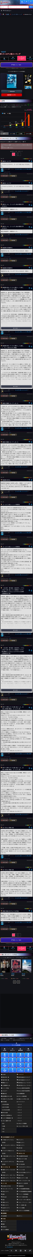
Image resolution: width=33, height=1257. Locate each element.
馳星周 (3, 52)
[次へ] (18, 982)
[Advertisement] (16, 32)
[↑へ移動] (29, 161)
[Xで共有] (11, 1250)
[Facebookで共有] (16, 1250)
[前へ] (14, 982)
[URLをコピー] (30, 1250)
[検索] (31, 7)
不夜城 (12, 973)
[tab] (28, 79)
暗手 (1, 973)
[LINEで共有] (21, 1250)
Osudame (10, 1247)
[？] (10, 173)
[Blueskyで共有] (25, 1250)
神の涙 (23, 973)
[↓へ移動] (31, 161)
